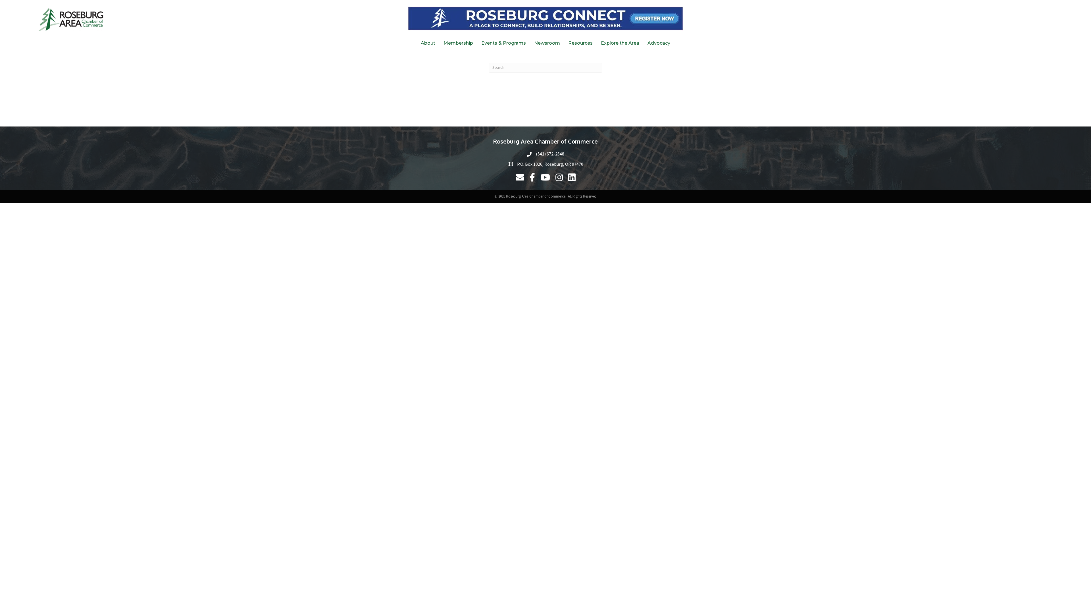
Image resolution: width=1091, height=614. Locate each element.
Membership (458, 43)
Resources (580, 43)
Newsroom (547, 43)
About (428, 43)
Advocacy (658, 43)
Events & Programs (503, 43)
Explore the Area (620, 43)
